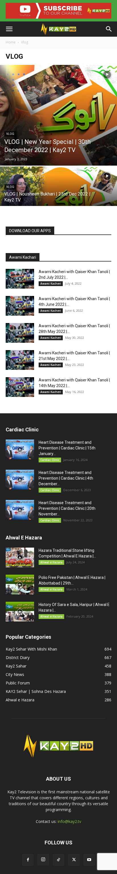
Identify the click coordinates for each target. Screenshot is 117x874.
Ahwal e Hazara (51, 562)
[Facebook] (28, 860)
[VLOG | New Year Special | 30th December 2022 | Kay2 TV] (58, 115)
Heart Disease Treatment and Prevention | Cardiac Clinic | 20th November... (67, 508)
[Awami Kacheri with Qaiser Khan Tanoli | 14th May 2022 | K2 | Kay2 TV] (20, 387)
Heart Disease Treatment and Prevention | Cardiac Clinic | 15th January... (67, 448)
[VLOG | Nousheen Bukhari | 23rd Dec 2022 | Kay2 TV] (58, 194)
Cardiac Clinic (49, 460)
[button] (9, 29)
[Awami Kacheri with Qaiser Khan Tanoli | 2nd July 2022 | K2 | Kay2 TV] (20, 279)
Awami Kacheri (50, 284)
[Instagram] (43, 859)
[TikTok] (58, 860)
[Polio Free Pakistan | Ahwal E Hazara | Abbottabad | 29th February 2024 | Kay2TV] (20, 584)
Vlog (10, 133)
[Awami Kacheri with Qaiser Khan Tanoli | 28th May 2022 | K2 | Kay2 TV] (20, 333)
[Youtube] (89, 860)
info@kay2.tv (69, 821)
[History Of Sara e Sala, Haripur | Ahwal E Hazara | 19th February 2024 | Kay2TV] (20, 612)
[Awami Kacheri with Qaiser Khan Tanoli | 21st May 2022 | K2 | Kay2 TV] (20, 360)
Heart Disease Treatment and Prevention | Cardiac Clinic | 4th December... (66, 478)
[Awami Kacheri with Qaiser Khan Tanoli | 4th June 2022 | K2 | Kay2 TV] (20, 306)
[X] (74, 860)
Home (11, 42)
